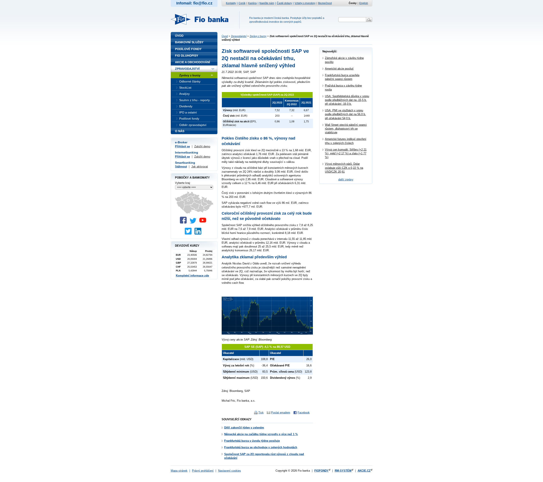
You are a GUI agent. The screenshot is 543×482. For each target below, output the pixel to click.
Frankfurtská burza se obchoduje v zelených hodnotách (260, 447)
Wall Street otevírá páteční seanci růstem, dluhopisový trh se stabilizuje (346, 128)
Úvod (225, 36)
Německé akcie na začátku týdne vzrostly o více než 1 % (261, 434)
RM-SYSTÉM (343, 470)
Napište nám (266, 3)
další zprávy (345, 179)
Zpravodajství (238, 36)
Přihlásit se (182, 146)
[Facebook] (184, 222)
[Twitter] (194, 222)
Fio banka (202, 19)
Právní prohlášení (203, 470)
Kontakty (231, 3)
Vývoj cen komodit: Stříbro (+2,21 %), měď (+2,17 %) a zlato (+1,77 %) (346, 153)
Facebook (304, 412)
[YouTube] (203, 222)
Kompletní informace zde (192, 275)
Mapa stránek (179, 470)
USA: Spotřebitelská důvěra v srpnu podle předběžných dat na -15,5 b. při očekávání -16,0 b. (347, 100)
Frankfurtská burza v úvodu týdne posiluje (252, 440)
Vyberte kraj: (183, 182)
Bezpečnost (325, 3)
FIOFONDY (321, 470)
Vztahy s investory (305, 3)
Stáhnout (181, 166)
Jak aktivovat (199, 166)
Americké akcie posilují (339, 68)
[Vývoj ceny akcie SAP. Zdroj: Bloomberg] (267, 333)
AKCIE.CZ (364, 470)
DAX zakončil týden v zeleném (244, 427)
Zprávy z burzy (258, 36)
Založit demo (202, 146)
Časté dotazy (284, 3)
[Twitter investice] (189, 233)
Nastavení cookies (229, 470)
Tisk (261, 412)
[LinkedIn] (199, 233)
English (363, 3)
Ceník (242, 3)
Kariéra (252, 3)
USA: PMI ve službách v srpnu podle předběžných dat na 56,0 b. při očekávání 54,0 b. (345, 114)
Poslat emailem (280, 412)
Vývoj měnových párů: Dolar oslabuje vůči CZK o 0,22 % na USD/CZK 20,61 (344, 167)
